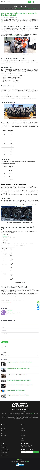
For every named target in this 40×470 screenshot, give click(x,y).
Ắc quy (2, 349)
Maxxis (4, 234)
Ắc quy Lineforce (4, 427)
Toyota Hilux (13, 35)
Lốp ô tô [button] (23, 424)
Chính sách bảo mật (4, 449)
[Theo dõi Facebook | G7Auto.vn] (22, 446)
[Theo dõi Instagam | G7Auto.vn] (29, 446)
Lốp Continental (23, 432)
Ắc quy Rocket (3, 433)
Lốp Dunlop (23, 437)
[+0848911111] (38, 302)
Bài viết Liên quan (5, 359)
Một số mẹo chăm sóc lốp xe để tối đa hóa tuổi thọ (17, 375)
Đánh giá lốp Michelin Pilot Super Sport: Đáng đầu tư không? (19, 362)
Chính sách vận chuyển (5, 450)
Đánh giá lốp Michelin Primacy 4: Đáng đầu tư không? (18, 395)
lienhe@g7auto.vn (25, 411)
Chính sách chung (4, 445)
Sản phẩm (37, 2)
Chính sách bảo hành (4, 447)
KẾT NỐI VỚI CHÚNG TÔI (5, 355)
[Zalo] (38, 305)
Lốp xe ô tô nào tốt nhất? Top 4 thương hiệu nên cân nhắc (18, 380)
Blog (2, 354)
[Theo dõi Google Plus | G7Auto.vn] (26, 446)
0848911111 (9, 302)
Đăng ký (36, 451)
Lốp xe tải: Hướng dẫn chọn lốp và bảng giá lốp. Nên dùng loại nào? (19, 14)
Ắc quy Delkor (3, 435)
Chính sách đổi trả (4, 452)
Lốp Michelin (23, 427)
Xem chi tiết (31, 413)
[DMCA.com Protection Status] (20, 459)
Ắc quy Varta (3, 430)
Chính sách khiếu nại (4, 455)
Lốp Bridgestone (23, 428)
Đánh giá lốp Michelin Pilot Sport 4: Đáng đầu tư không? (18, 368)
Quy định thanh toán (4, 454)
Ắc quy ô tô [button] (3, 424)
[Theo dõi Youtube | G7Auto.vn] (31, 446)
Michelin (4, 240)
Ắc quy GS (3, 428)
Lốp (1, 350)
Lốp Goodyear (23, 435)
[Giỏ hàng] (33, 2)
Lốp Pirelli (22, 440)
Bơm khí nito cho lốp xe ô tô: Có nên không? (16, 390)
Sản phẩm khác (3, 352)
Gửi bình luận (5, 342)
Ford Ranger (18, 35)
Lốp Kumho (23, 430)
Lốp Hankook (23, 433)
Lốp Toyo (22, 438)
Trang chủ (3, 347)
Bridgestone (5, 236)
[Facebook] (38, 308)
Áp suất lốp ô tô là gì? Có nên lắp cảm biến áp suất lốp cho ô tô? (20, 385)
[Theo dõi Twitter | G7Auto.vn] (24, 446)
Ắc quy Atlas (3, 432)
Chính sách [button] (3, 443)
